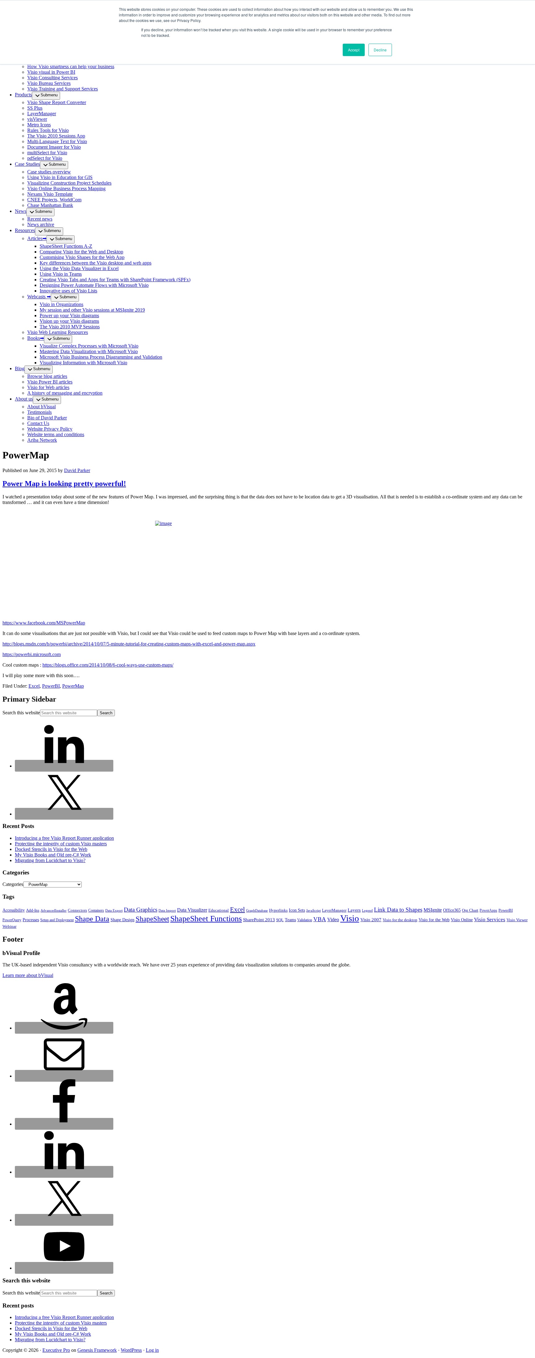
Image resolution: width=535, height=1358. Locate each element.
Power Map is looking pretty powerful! (64, 484)
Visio (349, 918)
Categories (12, 884)
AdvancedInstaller (54, 910)
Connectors (77, 910)
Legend (367, 910)
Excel (34, 686)
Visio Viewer (517, 920)
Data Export (114, 910)
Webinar (9, 926)
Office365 (452, 910)
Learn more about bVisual (27, 975)
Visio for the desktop (400, 920)
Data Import (167, 910)
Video (333, 919)
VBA (319, 919)
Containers (96, 911)
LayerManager (334, 910)
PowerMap (73, 686)
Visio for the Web (434, 920)
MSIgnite (433, 910)
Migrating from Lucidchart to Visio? (50, 860)
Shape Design (122, 920)
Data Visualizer (192, 910)
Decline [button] (380, 49)
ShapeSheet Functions (206, 918)
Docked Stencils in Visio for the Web (51, 849)
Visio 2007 (370, 919)
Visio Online (462, 920)
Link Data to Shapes (398, 909)
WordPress (131, 1350)
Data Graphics (140, 909)
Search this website (21, 712)
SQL (280, 920)
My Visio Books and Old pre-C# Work (53, 854)
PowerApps (488, 911)
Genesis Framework (97, 1350)
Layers (354, 910)
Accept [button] (353, 49)
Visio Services (489, 919)
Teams (290, 920)
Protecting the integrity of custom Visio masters (61, 843)
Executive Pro (56, 1350)
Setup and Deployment (57, 920)
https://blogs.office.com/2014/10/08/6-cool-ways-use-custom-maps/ (107, 665)
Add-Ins (32, 910)
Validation (304, 920)
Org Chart (470, 910)
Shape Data (92, 918)
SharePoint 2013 (259, 919)
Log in (152, 1350)
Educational (218, 910)
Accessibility (13, 910)
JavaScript (313, 910)
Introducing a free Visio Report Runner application (64, 838)
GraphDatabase (257, 910)
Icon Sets (297, 910)
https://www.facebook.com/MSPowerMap (43, 622)
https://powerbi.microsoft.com (31, 654)
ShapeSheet (152, 919)
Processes (31, 920)
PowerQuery (11, 920)
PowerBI (51, 686)
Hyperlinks (278, 910)
